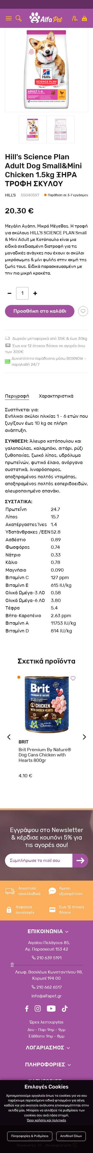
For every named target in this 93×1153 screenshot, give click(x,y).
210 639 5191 (49, 958)
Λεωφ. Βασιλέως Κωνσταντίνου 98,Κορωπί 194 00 (48, 975)
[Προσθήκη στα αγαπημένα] (83, 311)
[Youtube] (51, 1009)
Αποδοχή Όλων (71, 1136)
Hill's (10, 195)
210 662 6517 (48, 987)
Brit (24, 742)
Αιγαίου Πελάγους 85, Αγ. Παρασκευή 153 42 (47, 946)
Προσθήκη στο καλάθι (39, 311)
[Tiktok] (65, 1009)
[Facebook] (27, 1009)
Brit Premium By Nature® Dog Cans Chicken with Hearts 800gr (45, 755)
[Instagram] (37, 1009)
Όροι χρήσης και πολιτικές (46, 1120)
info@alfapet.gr (46, 996)
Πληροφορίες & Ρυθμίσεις (29, 1136)
